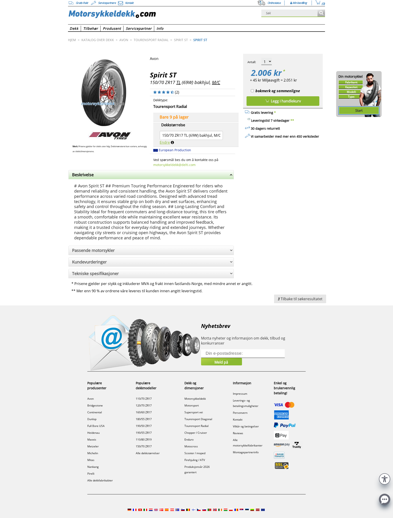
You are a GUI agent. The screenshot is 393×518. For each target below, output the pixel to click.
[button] (384, 478)
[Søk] (321, 13)
